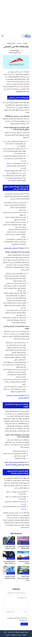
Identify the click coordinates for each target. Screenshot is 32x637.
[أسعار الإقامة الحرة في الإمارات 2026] (9, 555)
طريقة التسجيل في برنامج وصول (14, 248)
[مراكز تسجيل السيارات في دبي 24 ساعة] (23, 570)
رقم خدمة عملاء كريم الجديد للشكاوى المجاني (17, 396)
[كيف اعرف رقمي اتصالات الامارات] (9, 540)
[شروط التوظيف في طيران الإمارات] (23, 540)
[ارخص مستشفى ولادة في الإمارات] (9, 570)
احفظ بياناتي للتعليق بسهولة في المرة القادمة (17, 619)
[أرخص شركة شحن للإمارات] (23, 555)
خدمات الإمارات (25, 543)
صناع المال (19, 91)
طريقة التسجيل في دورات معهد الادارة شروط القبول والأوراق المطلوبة (16, 463)
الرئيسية (24, 635)
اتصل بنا (8, 635)
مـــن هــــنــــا (9, 178)
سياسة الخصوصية (16, 635)
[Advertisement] (16, 17)
